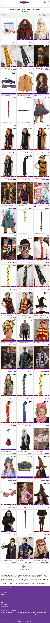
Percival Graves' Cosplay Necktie (24, 178)
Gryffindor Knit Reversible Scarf (23, 315)
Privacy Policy (4, 606)
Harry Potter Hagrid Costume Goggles (25, 260)
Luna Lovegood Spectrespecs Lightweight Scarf (23, 205)
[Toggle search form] (45, 2)
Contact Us (3, 590)
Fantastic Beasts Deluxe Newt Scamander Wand (23, 533)
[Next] (29, 566)
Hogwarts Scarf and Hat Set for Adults (41, 342)
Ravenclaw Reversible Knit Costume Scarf (41, 369)
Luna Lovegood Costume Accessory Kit (41, 205)
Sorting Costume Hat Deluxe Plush (40, 478)
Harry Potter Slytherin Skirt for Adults (8, 233)
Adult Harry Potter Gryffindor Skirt (40, 122)
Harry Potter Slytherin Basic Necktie (24, 288)
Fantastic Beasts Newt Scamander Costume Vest (24, 95)
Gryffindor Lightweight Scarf (6, 315)
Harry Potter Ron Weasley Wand (24, 122)
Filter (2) (3, 15)
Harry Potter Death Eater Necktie (7, 260)
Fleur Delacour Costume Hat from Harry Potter (7, 478)
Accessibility (4, 604)
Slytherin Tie (20, 68)
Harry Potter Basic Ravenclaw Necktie (25, 424)
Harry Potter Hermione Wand (6, 122)
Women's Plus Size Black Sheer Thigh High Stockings (41, 533)
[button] (48, 2)
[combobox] (24, 5)
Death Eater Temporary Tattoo (6, 533)
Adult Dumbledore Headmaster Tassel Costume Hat (25, 478)
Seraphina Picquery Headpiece (7, 342)
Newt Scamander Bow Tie (6, 95)
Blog (2, 602)
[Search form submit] (48, 5)
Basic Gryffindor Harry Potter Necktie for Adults (41, 260)
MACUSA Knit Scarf (21, 560)
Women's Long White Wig (22, 451)
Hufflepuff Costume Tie (5, 68)
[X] (7, 619)
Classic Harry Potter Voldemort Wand (24, 233)
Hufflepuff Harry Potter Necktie (7, 288)
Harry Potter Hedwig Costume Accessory (6, 560)
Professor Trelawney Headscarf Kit (40, 560)
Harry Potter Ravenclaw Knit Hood (7, 178)
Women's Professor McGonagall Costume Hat (40, 315)
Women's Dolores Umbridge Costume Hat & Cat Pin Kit (41, 424)
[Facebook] (1, 619)
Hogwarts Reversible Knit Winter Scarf (8, 369)
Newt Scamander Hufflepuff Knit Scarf (41, 68)
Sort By (43, 15)
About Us (3, 600)
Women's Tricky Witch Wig (39, 95)
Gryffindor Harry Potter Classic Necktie (8, 424)
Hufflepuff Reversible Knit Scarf (7, 205)
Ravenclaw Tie (37, 288)
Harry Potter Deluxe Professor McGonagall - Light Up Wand (39, 233)
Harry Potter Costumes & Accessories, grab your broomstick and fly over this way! (30, 583)
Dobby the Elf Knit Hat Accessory (40, 451)
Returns (2, 594)
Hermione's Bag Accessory (6, 451)
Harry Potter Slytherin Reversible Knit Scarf (24, 369)
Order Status (4, 592)
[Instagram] (3, 619)
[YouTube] (5, 619)
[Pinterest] (9, 619)
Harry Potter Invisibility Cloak (23, 342)
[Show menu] (2, 2)
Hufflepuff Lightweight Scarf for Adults (41, 178)
